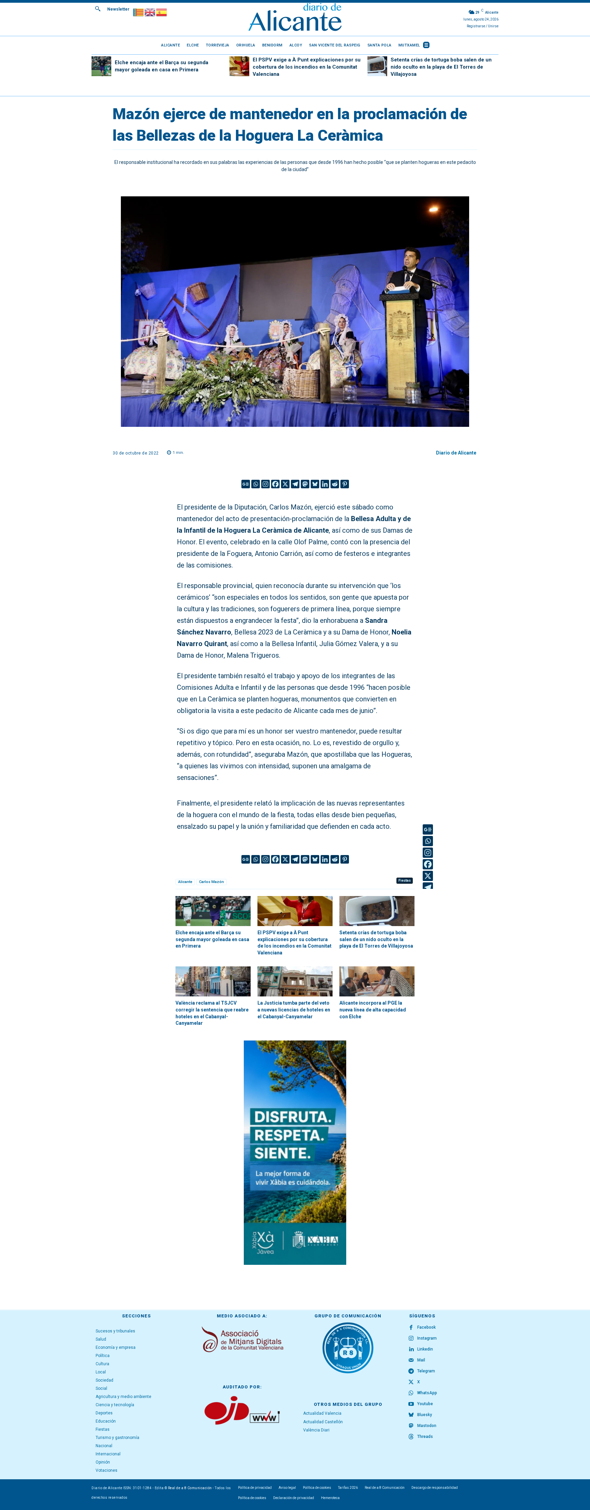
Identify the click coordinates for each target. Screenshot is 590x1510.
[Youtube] (411, 1404)
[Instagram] (265, 484)
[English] (150, 12)
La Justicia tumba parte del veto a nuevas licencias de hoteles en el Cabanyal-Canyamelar (293, 1009)
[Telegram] (295, 484)
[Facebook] (275, 484)
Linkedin (425, 1349)
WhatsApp (427, 1392)
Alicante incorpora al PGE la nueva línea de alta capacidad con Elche (372, 1009)
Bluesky (424, 1414)
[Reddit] (335, 484)
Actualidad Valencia (322, 1413)
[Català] (138, 12)
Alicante (185, 882)
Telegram (426, 1371)
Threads (425, 1436)
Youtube (425, 1403)
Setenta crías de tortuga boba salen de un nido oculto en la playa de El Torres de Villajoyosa (441, 67)
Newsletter (118, 9)
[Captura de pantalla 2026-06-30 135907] (295, 1152)
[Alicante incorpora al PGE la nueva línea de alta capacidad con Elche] (377, 981)
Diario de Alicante (456, 453)
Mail (421, 1360)
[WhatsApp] (411, 1393)
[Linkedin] (325, 484)
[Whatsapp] (255, 484)
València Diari (316, 1430)
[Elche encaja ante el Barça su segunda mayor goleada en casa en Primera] (101, 66)
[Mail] (411, 1360)
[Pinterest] (344, 484)
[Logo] (295, 18)
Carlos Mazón (211, 882)
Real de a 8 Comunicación (190, 1488)
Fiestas (404, 880)
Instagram (427, 1338)
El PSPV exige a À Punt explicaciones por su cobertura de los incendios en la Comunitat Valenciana (307, 67)
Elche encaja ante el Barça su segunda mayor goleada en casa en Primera (212, 939)
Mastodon (426, 1425)
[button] (98, 8)
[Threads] (411, 1436)
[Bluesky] (315, 484)
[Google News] (245, 484)
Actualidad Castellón (323, 1422)
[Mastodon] (305, 484)
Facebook (426, 1327)
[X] (285, 484)
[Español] (162, 12)
